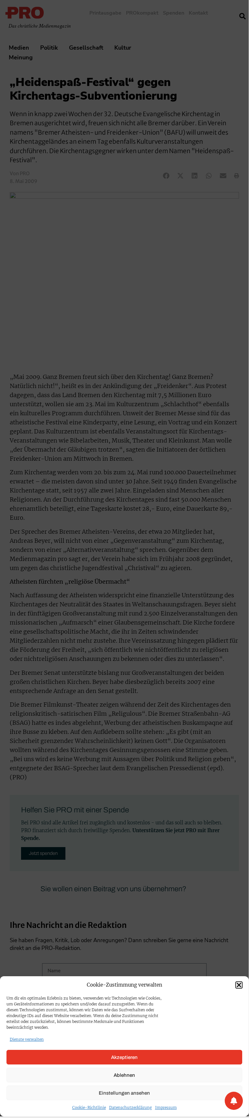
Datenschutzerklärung (130, 1107)
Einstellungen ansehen (124, 1093)
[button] (239, 985)
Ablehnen (124, 1075)
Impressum (166, 1107)
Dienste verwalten (27, 1039)
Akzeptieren (124, 1057)
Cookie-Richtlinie (89, 1107)
